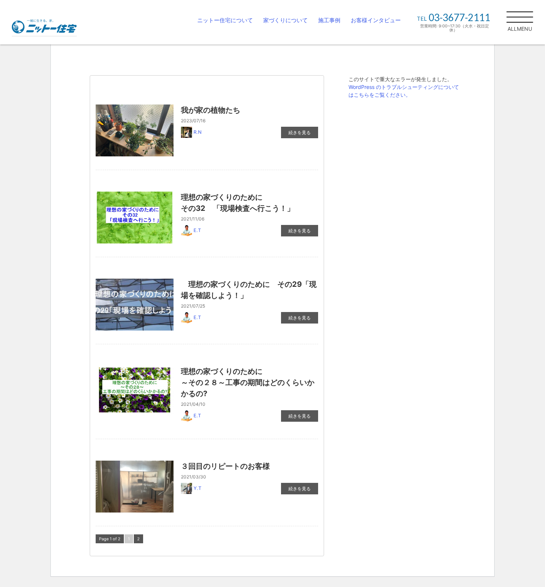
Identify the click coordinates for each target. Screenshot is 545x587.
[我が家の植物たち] (135, 130)
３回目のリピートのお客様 (225, 466)
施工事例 (329, 20)
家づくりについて (285, 20)
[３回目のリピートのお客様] (135, 487)
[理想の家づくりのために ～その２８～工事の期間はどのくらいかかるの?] (135, 392)
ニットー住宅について (225, 20)
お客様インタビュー (376, 20)
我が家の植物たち (210, 110)
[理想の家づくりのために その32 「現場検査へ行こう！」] (135, 217)
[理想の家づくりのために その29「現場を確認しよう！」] (135, 305)
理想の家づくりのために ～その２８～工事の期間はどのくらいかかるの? (277, 382)
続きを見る (299, 132)
